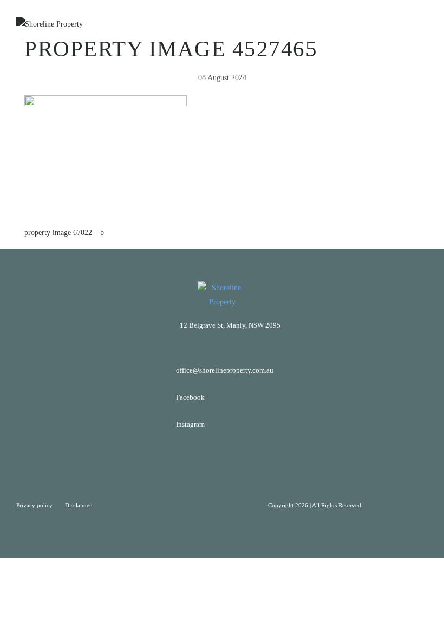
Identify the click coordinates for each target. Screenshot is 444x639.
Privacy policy (35, 505)
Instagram (190, 424)
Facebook (190, 397)
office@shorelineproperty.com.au (224, 370)
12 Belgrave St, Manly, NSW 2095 (230, 325)
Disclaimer (78, 505)
